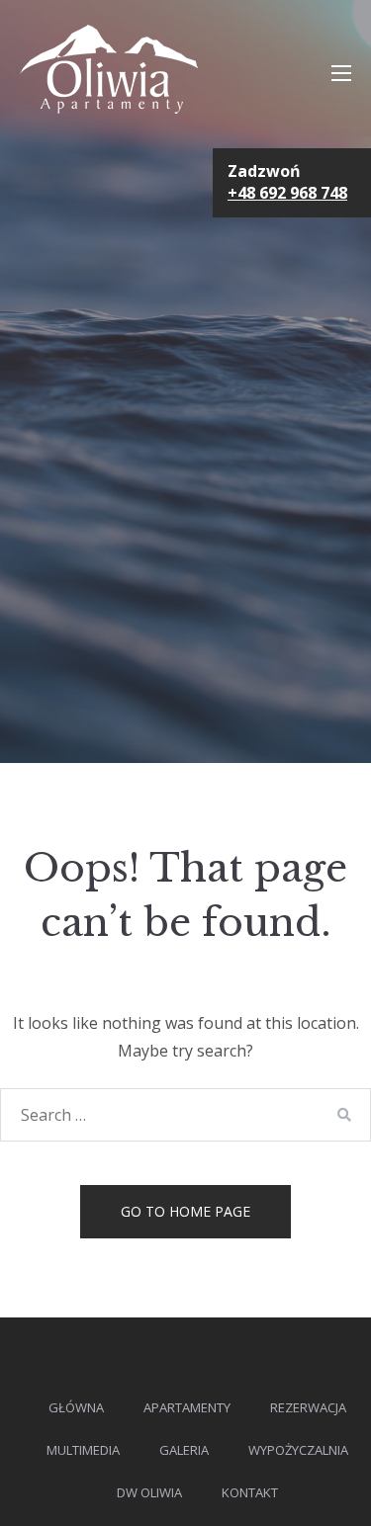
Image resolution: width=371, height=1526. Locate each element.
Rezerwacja (308, 1407)
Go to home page (185, 1211)
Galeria (184, 1450)
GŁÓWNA (76, 1407)
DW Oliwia (149, 1492)
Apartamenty (187, 1407)
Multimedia (83, 1450)
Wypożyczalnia (298, 1450)
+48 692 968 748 (287, 193)
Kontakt (250, 1492)
